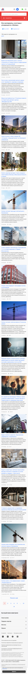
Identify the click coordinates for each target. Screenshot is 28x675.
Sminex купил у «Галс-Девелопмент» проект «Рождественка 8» (13, 581)
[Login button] (17, 9)
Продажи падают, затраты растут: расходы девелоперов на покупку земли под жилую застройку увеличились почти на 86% (13, 360)
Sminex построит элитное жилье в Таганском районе (13, 323)
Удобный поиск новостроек (10, 14)
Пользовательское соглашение (8, 640)
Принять (14, 671)
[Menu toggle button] (25, 9)
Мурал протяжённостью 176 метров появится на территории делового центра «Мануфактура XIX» (13, 100)
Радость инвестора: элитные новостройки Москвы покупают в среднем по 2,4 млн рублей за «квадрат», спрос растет (12, 471)
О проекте (3, 633)
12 (23, 603)
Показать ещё (14, 598)
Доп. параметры (7, 18)
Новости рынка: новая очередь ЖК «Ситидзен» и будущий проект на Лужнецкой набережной (13, 138)
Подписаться (16, 28)
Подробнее (4, 668)
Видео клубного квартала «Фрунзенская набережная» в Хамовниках (12, 435)
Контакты (10, 633)
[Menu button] (22, 9)
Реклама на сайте (18, 633)
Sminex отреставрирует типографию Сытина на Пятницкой (13, 286)
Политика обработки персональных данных (12, 642)
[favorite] (14, 9)
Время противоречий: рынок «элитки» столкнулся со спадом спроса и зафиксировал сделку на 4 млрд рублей (14, 62)
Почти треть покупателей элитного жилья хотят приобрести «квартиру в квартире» (12, 81)
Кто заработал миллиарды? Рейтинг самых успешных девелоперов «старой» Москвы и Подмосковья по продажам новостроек (13, 398)
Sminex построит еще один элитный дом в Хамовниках (12, 212)
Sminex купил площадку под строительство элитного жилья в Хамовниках (13, 545)
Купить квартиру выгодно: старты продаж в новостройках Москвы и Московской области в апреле (13, 174)
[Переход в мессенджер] (17, 636)
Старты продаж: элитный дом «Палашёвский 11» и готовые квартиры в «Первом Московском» (13, 249)
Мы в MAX (6, 28)
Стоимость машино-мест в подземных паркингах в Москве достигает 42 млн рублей (13, 508)
